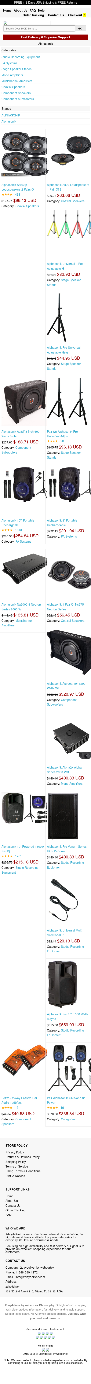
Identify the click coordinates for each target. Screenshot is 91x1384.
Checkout (75, 15)
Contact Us (56, 15)
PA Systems (9, 63)
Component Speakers (16, 93)
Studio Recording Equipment (20, 57)
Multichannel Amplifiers (16, 81)
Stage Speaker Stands (16, 69)
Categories (68, 1119)
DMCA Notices (15, 1176)
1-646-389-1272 (27, 1272)
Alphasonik (8, 121)
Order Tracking (33, 15)
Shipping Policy (16, 1162)
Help (41, 10)
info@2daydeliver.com (30, 1277)
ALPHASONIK (10, 115)
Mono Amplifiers (12, 75)
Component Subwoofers (17, 99)
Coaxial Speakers (13, 87)
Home (7, 10)
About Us (20, 10)
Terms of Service (17, 1166)
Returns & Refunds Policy (23, 1157)
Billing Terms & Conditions (23, 1171)
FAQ (33, 10)
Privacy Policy (15, 1152)
